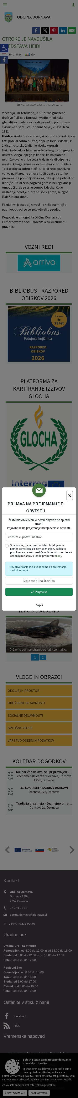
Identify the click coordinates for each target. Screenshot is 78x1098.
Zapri (39, 605)
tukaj (58, 556)
